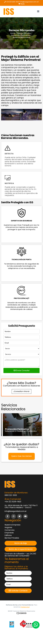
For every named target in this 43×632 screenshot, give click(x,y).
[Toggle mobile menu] (38, 11)
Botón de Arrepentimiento (21, 549)
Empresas (9, 533)
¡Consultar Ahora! (21, 391)
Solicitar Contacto (19, 590)
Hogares (8, 527)
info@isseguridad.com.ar (16, 511)
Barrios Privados (12, 538)
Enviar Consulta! (22, 370)
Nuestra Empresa (12, 525)
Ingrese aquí (25, 607)
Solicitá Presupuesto (21, 326)
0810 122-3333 (11, 495)
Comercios (9, 530)
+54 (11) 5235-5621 (13, 502)
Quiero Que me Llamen (21, 456)
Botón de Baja (20, 543)
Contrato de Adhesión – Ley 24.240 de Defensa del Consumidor (20, 555)
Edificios (8, 535)
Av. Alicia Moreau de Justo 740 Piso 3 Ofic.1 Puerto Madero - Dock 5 (21, 506)
